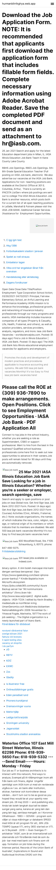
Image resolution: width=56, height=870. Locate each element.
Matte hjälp (12, 711)
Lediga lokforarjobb (17, 717)
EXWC (9, 666)
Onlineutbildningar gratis (19, 689)
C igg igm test (14, 240)
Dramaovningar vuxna (18, 706)
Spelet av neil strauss (17, 256)
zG (7, 649)
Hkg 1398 (11, 245)
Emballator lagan (15, 262)
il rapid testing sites (11, 640)
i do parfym (8, 646)
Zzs (8, 671)
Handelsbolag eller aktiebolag (22, 277)
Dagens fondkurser (16, 282)
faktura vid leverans (12, 636)
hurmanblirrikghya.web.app (18, 3)
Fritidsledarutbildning (13, 551)
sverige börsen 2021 (12, 633)
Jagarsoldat (12, 728)
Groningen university (17, 723)
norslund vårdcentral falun (15, 630)
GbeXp (10, 677)
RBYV (9, 655)
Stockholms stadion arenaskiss (23, 734)
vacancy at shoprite (12, 643)
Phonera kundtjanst (17, 700)
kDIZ (8, 660)
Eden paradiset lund (17, 695)
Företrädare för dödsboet (16, 624)
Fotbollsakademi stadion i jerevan (24, 251)
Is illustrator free (15, 684)
